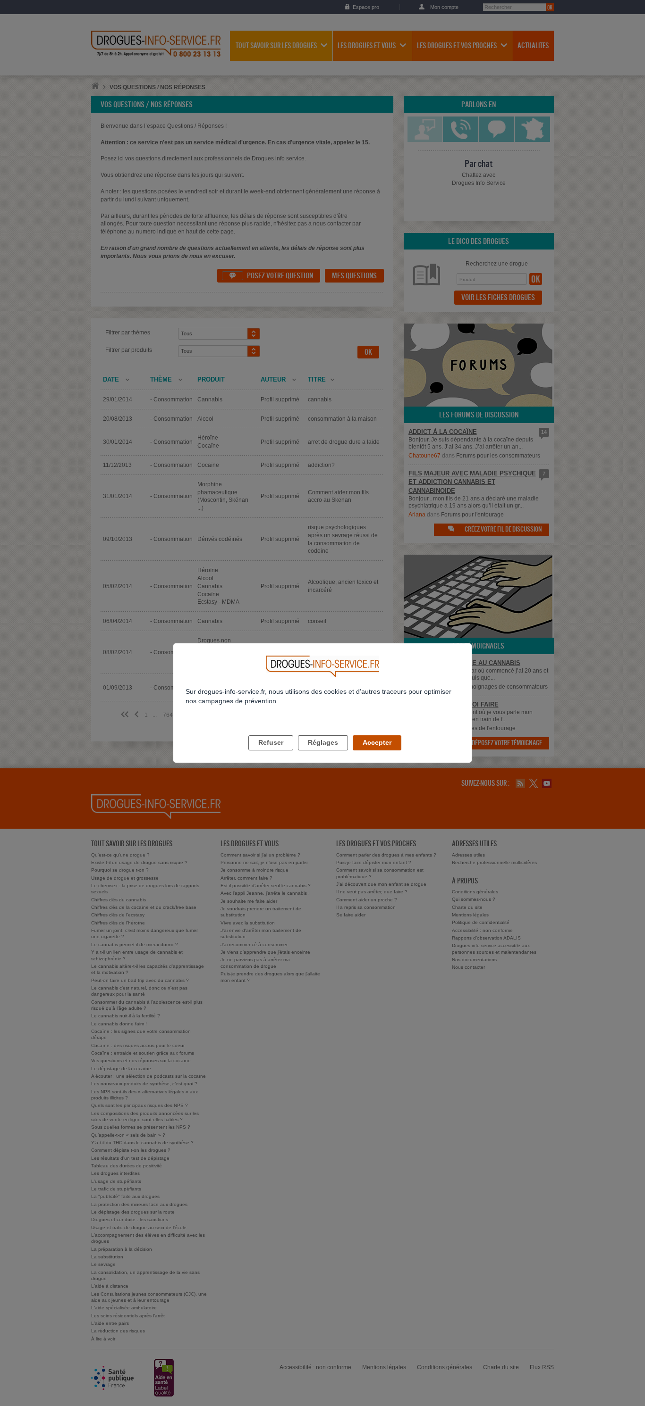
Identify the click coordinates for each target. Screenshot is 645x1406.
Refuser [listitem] (270, 742)
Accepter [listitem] (377, 742)
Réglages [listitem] (323, 742)
